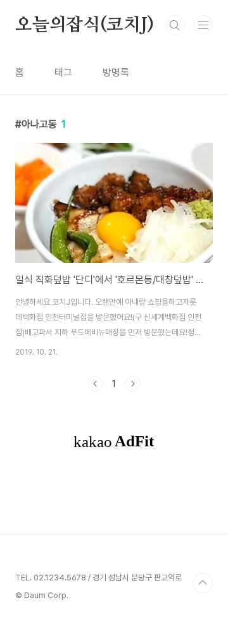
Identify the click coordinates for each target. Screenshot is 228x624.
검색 (174, 25)
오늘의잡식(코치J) (84, 25)
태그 (63, 72)
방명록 (116, 72)
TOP (203, 583)
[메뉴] (203, 24)
